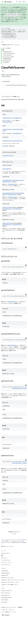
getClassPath (6, 169)
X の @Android (4, 570)
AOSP (2, 42)
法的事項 (20, 607)
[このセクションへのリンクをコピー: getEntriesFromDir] (14, 381)
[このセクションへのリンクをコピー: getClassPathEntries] (16, 290)
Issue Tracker (4, 602)
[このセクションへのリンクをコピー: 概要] (6, 106)
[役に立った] (16, 45)
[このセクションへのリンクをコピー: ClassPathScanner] (14, 243)
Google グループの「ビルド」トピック (10, 582)
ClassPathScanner (7, 155)
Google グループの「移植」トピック (9, 584)
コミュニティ (14, 607)
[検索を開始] (17, 2)
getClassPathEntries (8, 180)
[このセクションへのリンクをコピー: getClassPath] (11, 261)
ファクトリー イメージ (6, 562)
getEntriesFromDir (8, 207)
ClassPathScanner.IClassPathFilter (12, 141)
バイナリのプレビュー (6, 560)
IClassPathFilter (7, 122)
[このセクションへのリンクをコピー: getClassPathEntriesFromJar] (21, 334)
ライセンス (4, 609)
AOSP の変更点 (5, 21)
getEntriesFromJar (8, 223)
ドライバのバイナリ (5, 564)
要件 (2, 555)
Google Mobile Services (6, 597)
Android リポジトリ (5, 553)
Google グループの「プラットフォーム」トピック (12, 580)
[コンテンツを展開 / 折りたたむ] (11, 48)
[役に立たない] (18, 45)
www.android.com (5, 595)
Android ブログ (4, 575)
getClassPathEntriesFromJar (10, 193)
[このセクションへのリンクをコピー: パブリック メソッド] (18, 257)
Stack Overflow (4, 599)
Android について (5, 607)
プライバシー (11, 609)
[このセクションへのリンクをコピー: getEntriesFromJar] (15, 456)
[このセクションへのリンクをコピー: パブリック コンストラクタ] (23, 239)
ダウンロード (4, 558)
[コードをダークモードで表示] (26, 247)
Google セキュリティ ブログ (7, 577)
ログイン (24, 1)
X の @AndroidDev (5, 573)
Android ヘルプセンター (6, 590)
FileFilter (6, 146)
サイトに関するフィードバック (9, 612)
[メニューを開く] (2, 1)
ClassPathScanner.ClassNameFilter (12, 118)
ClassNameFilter (17, 133)
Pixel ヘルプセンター (5, 593)
